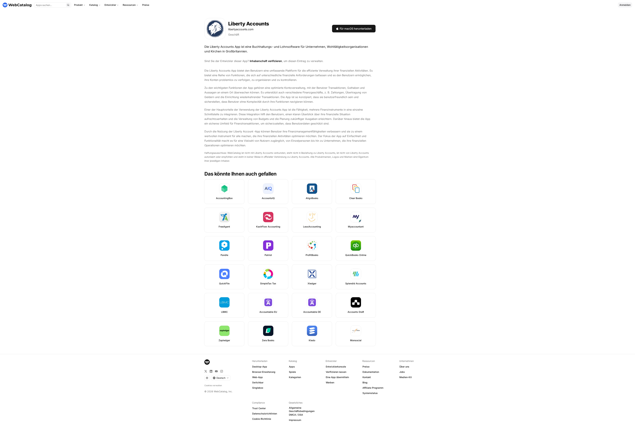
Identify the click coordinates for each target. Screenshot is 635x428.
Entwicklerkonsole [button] (336, 366)
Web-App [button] (257, 377)
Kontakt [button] (366, 377)
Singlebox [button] (257, 387)
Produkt (78, 4)
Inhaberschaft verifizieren (266, 61)
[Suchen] (68, 5)
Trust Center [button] (259, 408)
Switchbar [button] (257, 382)
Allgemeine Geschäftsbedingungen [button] (302, 409)
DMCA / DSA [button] (296, 414)
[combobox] (221, 378)
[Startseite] (17, 5)
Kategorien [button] (295, 377)
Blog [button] (364, 382)
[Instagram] (221, 371)
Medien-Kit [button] (405, 377)
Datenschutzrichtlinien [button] (264, 413)
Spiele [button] (292, 371)
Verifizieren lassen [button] (336, 371)
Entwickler (110, 4)
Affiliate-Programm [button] (372, 387)
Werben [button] (330, 382)
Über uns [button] (404, 366)
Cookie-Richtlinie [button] (261, 418)
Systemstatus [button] (370, 393)
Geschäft (233, 34)
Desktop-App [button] (259, 366)
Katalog (93, 4)
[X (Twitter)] (205, 371)
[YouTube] (216, 371)
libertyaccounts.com (241, 29)
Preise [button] (365, 366)
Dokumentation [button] (370, 371)
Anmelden (625, 4)
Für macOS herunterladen (356, 28)
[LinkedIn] (211, 371)
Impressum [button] (295, 420)
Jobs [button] (402, 371)
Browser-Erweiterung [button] (263, 371)
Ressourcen (129, 4)
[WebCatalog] (207, 362)
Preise (145, 4)
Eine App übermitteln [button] (337, 377)
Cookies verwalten (213, 385)
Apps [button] (292, 366)
